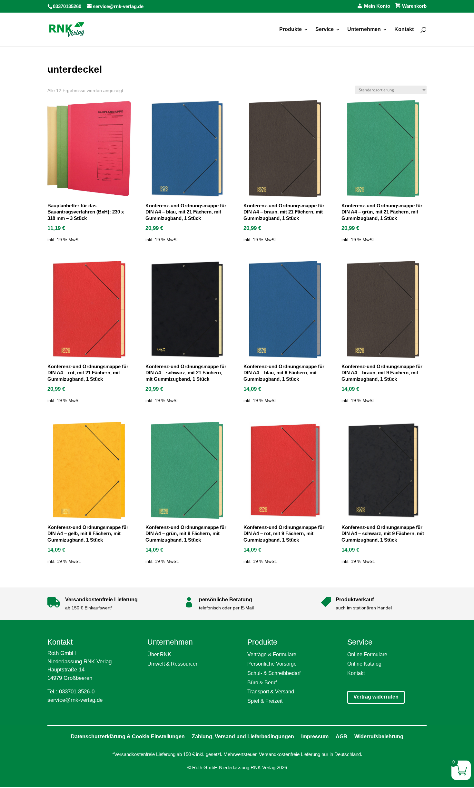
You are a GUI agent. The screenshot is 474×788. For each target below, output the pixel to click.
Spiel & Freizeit (264, 701)
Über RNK (159, 654)
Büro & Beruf (262, 682)
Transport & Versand (270, 691)
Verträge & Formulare (271, 654)
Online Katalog (364, 664)
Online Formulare (367, 654)
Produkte (290, 29)
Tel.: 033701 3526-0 (70, 692)
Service (324, 29)
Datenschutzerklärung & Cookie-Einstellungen (128, 736)
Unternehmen (364, 29)
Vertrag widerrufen (376, 697)
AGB (341, 736)
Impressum (315, 736)
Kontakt (404, 29)
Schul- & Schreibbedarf (274, 673)
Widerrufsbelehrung (378, 736)
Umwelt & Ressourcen (173, 664)
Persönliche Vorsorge (272, 664)
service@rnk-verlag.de (75, 700)
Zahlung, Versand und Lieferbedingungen (243, 736)
